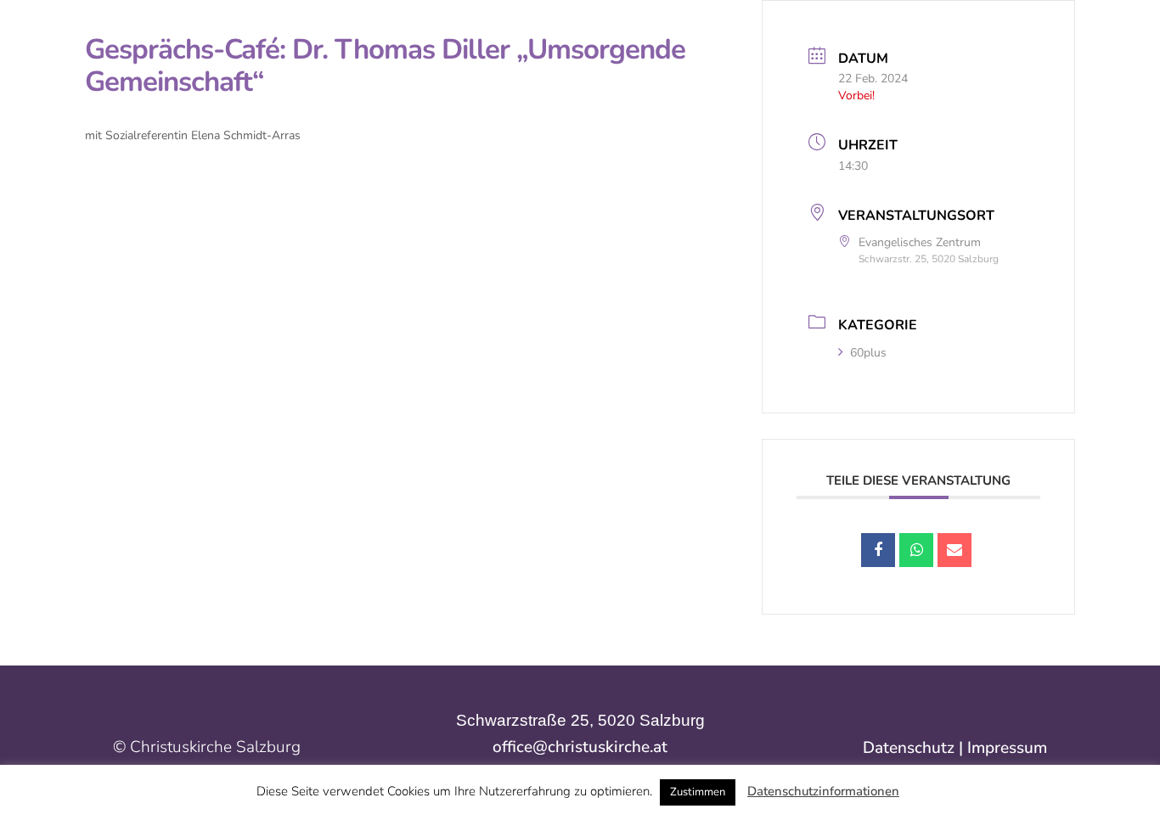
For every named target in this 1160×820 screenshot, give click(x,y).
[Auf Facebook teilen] (878, 550)
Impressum (1007, 748)
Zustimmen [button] (697, 792)
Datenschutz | (915, 748)
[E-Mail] (954, 550)
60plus (868, 353)
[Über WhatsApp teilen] (916, 550)
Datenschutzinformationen (823, 791)
